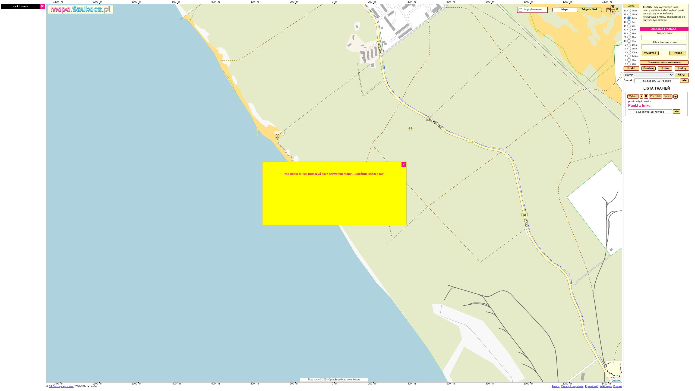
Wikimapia (606, 386)
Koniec (667, 96)
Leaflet (616, 380)
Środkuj (648, 68)
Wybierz (633, 96)
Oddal (631, 68)
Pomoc (556, 386)
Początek (655, 96)
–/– (685, 80)
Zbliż (631, 5)
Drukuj (665, 68)
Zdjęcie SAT (589, 9)
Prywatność (591, 386)
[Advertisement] (23, 91)
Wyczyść (650, 52)
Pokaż (678, 52)
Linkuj (682, 68)
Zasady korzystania (572, 386)
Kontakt (617, 386)
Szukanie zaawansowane (664, 62)
